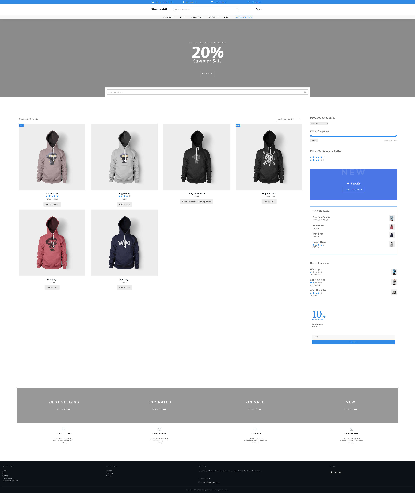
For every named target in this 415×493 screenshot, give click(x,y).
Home (4, 471)
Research (109, 476)
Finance (109, 471)
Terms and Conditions (10, 481)
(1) (317, 157)
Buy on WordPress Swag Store (196, 201)
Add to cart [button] (124, 204)
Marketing (109, 473)
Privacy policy (7, 478)
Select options (52, 204)
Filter (314, 140)
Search (237, 9)
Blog (4, 473)
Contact (5, 476)
